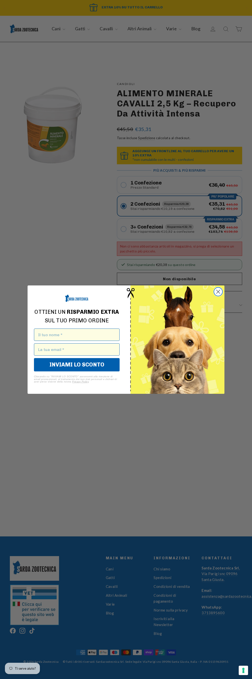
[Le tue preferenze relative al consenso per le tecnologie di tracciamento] (243, 670)
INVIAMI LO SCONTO (76, 364)
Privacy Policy (80, 381)
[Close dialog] (218, 291)
